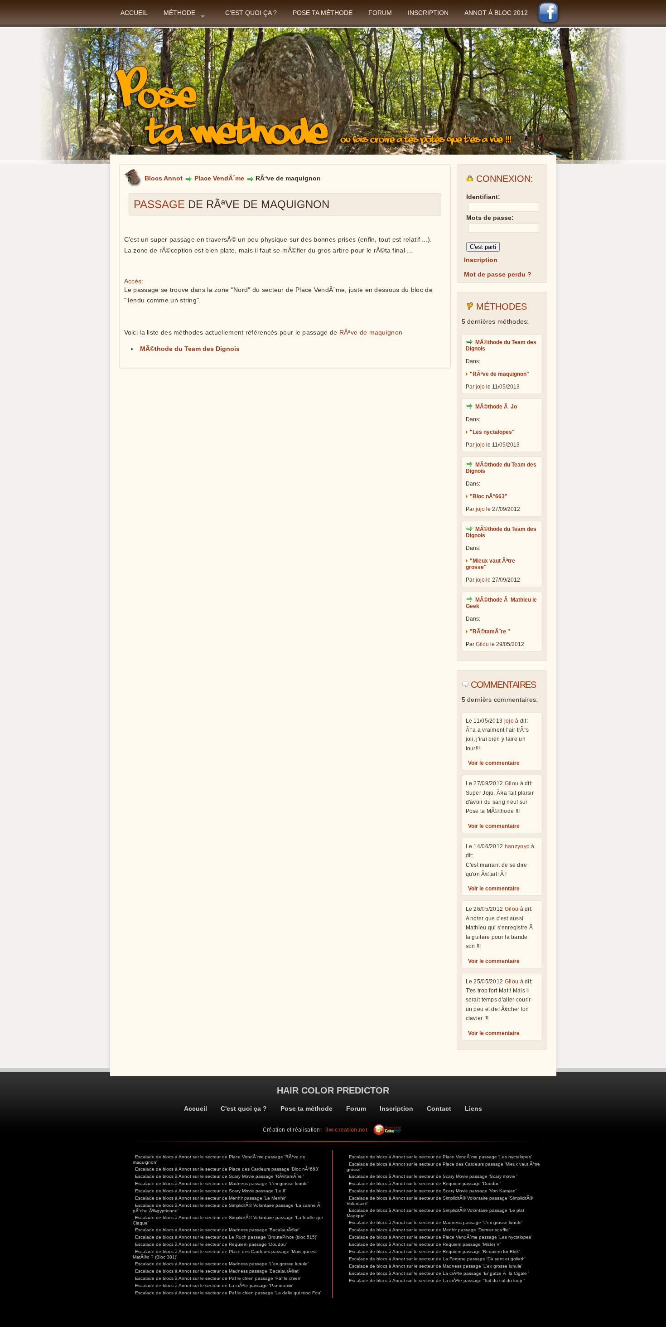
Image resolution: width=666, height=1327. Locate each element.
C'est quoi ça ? (251, 12)
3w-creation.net (346, 1130)
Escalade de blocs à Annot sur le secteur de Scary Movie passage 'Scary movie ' (433, 1176)
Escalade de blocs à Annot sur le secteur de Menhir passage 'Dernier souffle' (429, 1229)
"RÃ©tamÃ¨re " (490, 631)
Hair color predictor (333, 1090)
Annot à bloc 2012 (496, 12)
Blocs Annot (164, 178)
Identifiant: (483, 196)
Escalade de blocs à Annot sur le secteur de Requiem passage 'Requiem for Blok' (434, 1251)
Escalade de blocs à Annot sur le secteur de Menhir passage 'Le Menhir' (210, 1198)
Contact (439, 1108)
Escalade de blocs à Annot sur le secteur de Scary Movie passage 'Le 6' (210, 1190)
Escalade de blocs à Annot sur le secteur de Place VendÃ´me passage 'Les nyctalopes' (440, 1156)
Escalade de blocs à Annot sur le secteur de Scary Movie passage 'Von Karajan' (432, 1190)
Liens (473, 1108)
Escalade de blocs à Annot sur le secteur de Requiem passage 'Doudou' (211, 1244)
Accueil (134, 12)
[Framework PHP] (387, 1130)
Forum (380, 12)
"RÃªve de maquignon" (499, 374)
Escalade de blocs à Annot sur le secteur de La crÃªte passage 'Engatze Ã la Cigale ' (439, 1273)
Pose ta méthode (322, 12)
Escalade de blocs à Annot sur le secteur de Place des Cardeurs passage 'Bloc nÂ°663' (227, 1169)
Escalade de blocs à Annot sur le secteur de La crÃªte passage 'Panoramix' (214, 1285)
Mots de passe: (490, 217)
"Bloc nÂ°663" (488, 496)
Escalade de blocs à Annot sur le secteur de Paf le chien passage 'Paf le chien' (218, 1278)
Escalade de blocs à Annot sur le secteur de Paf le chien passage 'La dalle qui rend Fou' (228, 1292)
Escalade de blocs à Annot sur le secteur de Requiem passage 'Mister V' (425, 1244)
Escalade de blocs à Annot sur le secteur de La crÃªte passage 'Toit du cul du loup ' (437, 1280)
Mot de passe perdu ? (497, 274)
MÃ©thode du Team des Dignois (190, 348)
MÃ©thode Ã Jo (496, 406)
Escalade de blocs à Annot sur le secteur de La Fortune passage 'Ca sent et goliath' (437, 1258)
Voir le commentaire (494, 763)
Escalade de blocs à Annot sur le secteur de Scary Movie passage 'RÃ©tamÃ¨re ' (219, 1176)
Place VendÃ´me (219, 178)
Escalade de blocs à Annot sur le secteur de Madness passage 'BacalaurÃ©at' (217, 1229)
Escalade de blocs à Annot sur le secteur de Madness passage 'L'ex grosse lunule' (222, 1183)
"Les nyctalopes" (492, 432)
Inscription (428, 12)
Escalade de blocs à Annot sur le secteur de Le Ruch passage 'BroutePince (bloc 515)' (226, 1237)
